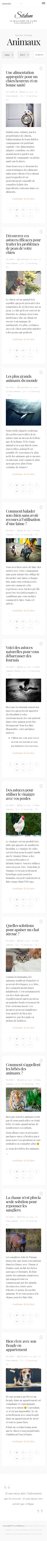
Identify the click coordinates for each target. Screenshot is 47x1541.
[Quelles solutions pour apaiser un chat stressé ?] (23, 960)
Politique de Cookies (13, 1530)
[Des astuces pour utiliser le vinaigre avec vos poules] (23, 824)
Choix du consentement (32, 1534)
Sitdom (23, 15)
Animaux (14, 96)
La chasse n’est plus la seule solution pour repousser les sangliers (23, 1204)
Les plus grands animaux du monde (22, 378)
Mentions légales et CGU (34, 1526)
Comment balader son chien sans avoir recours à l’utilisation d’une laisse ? (23, 517)
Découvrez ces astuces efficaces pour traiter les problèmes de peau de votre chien (23, 244)
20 (19, 1084)
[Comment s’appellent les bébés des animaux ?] (23, 1099)
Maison (18, 671)
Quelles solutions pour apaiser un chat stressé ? (22, 929)
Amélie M (13, 91)
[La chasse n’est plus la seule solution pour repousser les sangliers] (23, 1240)
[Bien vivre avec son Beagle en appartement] (23, 1380)
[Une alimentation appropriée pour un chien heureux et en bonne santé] (23, 115)
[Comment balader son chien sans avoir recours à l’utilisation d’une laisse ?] (23, 550)
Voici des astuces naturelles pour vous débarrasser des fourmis (22, 654)
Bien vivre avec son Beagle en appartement (21, 1345)
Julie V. (12, 259)
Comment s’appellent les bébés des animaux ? (23, 1068)
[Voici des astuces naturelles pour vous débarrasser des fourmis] (23, 690)
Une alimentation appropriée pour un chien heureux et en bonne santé (21, 78)
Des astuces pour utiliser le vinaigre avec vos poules (20, 794)
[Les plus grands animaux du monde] (23, 412)
